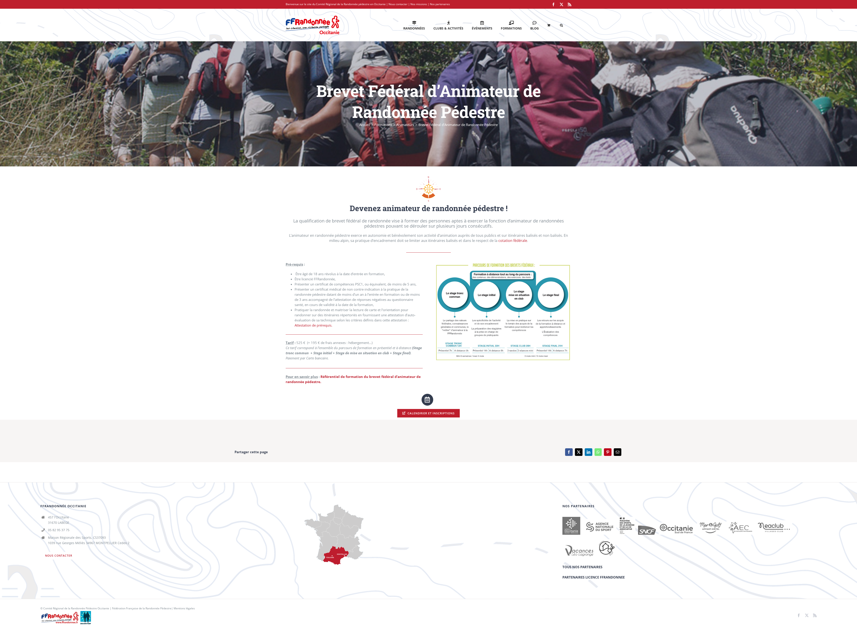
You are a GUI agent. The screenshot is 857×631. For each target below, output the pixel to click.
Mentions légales (184, 608)
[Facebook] (569, 452)
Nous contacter (398, 4)
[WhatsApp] (598, 452)
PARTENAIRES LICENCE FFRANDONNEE (593, 577)
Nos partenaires (440, 4)
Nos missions (418, 4)
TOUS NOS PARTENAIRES (582, 567)
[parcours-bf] (502, 263)
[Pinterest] (608, 452)
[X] (579, 452)
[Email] (617, 452)
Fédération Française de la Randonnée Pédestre (141, 608)
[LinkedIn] (588, 452)
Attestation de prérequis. (313, 325)
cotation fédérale (512, 240)
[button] (561, 25)
